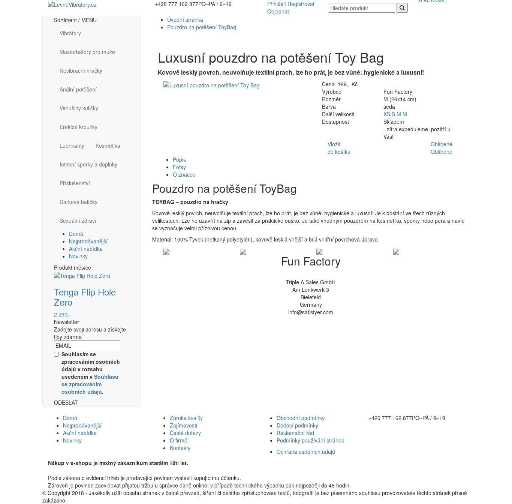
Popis (179, 159)
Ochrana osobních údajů (306, 451)
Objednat (278, 11)
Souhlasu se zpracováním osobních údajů (89, 384)
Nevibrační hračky (81, 70)
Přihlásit (276, 4)
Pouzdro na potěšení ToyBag (201, 27)
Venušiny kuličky (79, 108)
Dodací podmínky (297, 425)
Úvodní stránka (185, 19)
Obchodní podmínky (301, 418)
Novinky (78, 256)
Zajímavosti (183, 425)
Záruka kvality (186, 418)
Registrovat (300, 4)
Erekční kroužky (78, 126)
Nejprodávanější (88, 241)
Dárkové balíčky (78, 202)
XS (387, 114)
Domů (76, 233)
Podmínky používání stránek (310, 440)
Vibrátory (70, 33)
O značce (184, 174)
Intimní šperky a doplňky (88, 164)
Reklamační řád (295, 432)
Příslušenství (75, 183)
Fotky (179, 167)
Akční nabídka (86, 248)
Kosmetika (108, 145)
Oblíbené (441, 144)
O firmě (178, 440)
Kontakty (180, 448)
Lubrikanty (72, 145)
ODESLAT (66, 402)
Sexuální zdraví (78, 220)
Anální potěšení (78, 89)
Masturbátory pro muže (87, 52)
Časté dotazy (185, 432)
